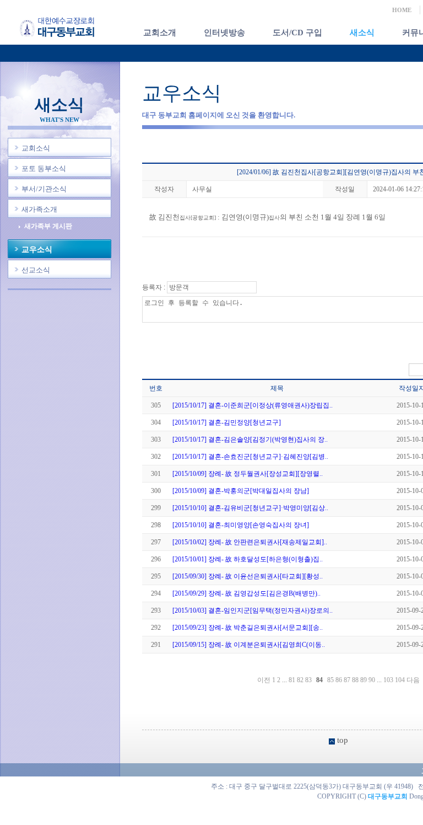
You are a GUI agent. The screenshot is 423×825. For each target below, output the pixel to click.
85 (330, 680)
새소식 (362, 32)
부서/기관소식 (44, 189)
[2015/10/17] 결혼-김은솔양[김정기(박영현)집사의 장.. (250, 439)
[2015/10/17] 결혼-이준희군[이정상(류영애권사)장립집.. (252, 405)
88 (355, 680)
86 (338, 680)
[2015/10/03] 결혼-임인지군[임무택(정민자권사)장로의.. (252, 610)
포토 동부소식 (43, 168)
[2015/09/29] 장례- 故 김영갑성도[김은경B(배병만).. (246, 593)
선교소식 (35, 270)
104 (400, 680)
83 (308, 680)
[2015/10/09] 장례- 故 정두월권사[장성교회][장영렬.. (247, 474)
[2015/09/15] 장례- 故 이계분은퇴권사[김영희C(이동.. (248, 645)
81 (292, 680)
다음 (413, 680)
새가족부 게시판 (48, 226)
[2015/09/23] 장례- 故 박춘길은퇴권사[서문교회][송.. (247, 627)
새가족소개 (39, 209)
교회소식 (35, 148)
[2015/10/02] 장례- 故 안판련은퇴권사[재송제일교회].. (249, 542)
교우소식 (36, 249)
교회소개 (159, 32)
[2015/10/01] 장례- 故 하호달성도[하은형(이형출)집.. (247, 559)
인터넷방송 (224, 32)
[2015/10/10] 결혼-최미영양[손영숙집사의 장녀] (240, 525)
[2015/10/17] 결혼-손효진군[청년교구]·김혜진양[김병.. (250, 456)
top (342, 740)
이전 (263, 680)
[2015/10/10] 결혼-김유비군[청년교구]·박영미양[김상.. (250, 508)
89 (363, 680)
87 (347, 680)
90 (371, 680)
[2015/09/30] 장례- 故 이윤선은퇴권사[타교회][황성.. (247, 576)
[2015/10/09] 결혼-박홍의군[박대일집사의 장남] (240, 491)
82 (300, 680)
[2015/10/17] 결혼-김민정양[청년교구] (226, 422)
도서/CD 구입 (297, 32)
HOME (401, 10)
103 (388, 680)
